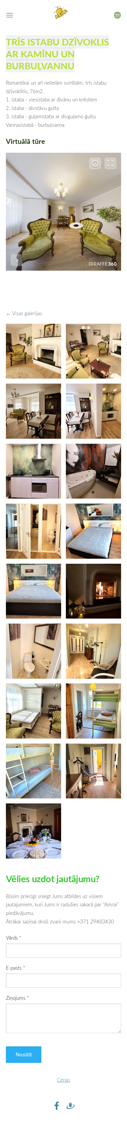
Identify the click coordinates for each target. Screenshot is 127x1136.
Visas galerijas (27, 313)
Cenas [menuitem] (63, 1079)
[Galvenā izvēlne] (9, 15)
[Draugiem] (70, 1105)
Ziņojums (17, 997)
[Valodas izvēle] (117, 15)
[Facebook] (57, 1105)
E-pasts (15, 967)
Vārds (13, 937)
